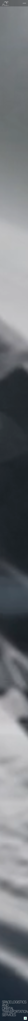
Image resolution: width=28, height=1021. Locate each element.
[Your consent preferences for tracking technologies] (25, 1018)
